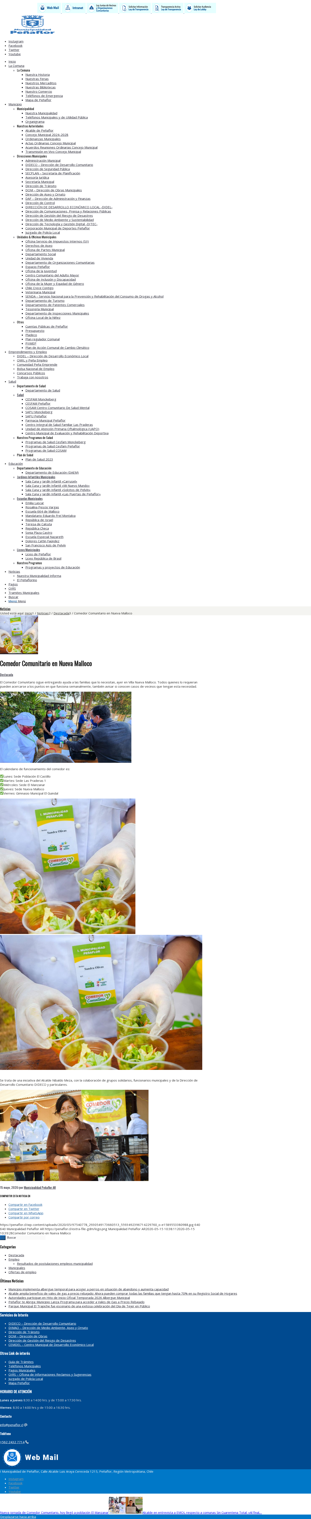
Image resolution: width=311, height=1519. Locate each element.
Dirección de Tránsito (24, 1332)
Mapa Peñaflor (19, 1383)
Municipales (16, 1268)
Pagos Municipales (21, 1370)
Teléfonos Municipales (24, 1366)
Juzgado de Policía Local (25, 1379)
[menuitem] (142, 61)
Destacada (6, 674)
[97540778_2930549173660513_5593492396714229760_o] (19, 652)
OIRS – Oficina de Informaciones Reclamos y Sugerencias (49, 1374)
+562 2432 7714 (12, 1442)
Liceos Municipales (28, 549)
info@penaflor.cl (11, 1425)
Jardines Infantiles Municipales (36, 477)
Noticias (5, 608)
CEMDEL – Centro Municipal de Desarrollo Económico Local (51, 1344)
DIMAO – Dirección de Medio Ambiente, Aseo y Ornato (48, 1328)
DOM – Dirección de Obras (27, 1336)
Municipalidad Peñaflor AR (40, 1187)
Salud (20, 394)
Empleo (13, 1259)
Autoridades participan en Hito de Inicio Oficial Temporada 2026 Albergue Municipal (69, 1297)
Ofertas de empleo (22, 1272)
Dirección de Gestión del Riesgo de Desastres (42, 1340)
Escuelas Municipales (30, 498)
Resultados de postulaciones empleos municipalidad (55, 1263)
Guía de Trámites (21, 1362)
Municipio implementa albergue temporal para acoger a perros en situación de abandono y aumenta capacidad (88, 1289)
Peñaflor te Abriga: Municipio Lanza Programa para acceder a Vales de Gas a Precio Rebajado (76, 1302)
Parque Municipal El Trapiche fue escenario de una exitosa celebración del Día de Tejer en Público (79, 1306)
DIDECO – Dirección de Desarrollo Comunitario (42, 1323)
